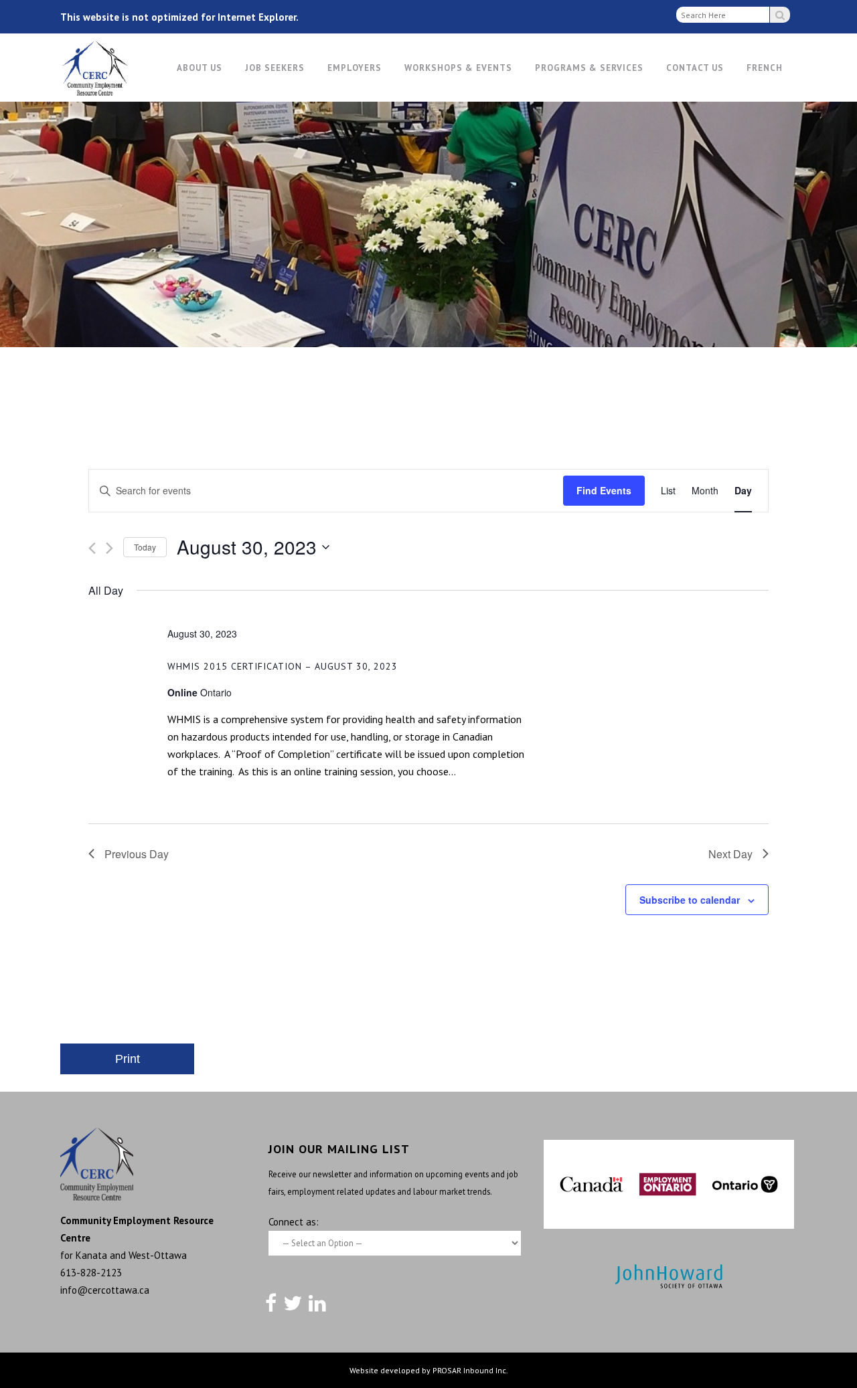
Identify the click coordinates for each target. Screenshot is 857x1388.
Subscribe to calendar (689, 899)
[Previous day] (92, 548)
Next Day (730, 854)
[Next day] (109, 548)
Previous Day (136, 854)
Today (145, 547)
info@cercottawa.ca (104, 1290)
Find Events (603, 490)
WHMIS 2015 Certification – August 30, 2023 (282, 666)
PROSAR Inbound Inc (469, 1370)
